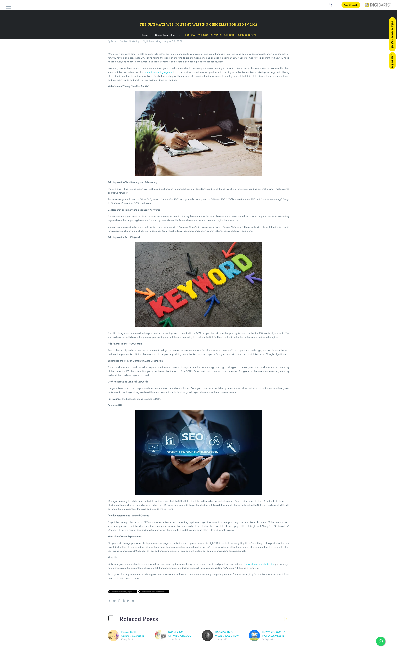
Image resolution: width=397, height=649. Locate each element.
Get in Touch (350, 4)
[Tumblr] (124, 600)
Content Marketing (130, 41)
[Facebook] (110, 600)
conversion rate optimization (154, 591)
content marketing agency (123, 591)
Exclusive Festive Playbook (392, 34)
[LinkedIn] (128, 600)
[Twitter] (114, 600)
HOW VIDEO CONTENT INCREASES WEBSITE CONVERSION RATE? (274, 635)
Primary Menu (8, 6)
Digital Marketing (152, 41)
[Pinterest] (119, 600)
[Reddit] (133, 600)
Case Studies (392, 61)
